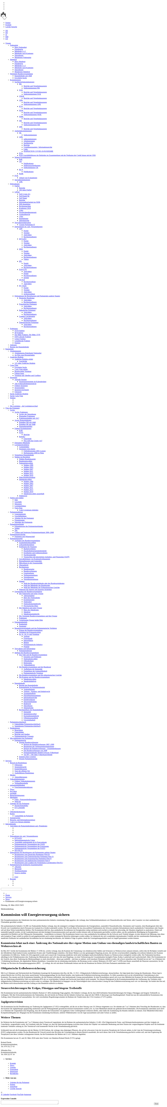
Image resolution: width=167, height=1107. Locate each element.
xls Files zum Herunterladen (25, 355)
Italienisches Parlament (27, 310)
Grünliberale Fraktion (22, 341)
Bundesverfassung (30, 571)
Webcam (18, 801)
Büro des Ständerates (31, 610)
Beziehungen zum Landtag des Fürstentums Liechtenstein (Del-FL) (39, 863)
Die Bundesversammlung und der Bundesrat (35, 667)
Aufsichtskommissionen (23, 131)
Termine (27, 233)
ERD (21, 249)
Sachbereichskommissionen (24, 82)
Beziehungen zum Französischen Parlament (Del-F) (33, 859)
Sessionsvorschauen (22, 390)
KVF (21, 106)
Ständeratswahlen (25, 479)
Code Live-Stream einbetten (20, 822)
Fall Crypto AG (24, 194)
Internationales (10, 824)
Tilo (16, 530)
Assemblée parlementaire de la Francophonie (31, 842)
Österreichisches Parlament (28, 322)
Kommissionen (15, 80)
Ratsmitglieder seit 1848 (23, 76)
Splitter (17, 528)
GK (20, 161)
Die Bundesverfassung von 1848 (35, 751)
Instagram (27, 1094)
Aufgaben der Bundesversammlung (27, 541)
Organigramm (20, 520)
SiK (20, 121)
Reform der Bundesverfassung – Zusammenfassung (42, 748)
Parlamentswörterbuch (18, 722)
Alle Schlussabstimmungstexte (25, 384)
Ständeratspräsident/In (31, 614)
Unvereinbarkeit (29, 720)
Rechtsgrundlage (30, 282)
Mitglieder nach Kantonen (24, 53)
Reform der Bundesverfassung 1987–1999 (39, 744)
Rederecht (27, 704)
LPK (21, 182)
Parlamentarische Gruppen (24, 736)
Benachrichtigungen (17, 795)
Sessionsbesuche (20, 767)
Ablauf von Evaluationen (28, 178)
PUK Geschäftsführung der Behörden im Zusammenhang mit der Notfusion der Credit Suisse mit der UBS (57, 155)
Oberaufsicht (23, 565)
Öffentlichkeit (29, 661)
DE (6, 31)
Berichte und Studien (22, 734)
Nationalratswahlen (26, 463)
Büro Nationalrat (21, 47)
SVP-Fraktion (20, 331)
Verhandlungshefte (21, 783)
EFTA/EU (23, 239)
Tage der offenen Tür (22, 771)
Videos (26, 259)
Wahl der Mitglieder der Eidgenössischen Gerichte (42, 587)
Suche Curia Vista (16, 396)
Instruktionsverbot (30, 714)
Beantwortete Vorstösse (23, 371)
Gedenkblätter (24, 447)
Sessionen (13, 377)
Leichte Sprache (11, 27)
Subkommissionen (30, 135)
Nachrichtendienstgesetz (27, 212)
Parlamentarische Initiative (33, 645)
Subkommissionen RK (32, 88)
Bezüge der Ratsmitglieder (19, 347)
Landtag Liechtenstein (27, 316)
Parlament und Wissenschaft (25, 536)
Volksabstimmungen (17, 779)
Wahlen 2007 (28, 469)
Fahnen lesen (19, 373)
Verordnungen (29, 577)
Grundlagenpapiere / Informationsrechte (38, 147)
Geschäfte (18, 502)
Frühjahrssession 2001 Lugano (35, 451)
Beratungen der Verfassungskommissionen (39, 746)
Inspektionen (23, 218)
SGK (21, 90)
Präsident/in (19, 49)
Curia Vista (14, 365)
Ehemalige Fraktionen (27, 416)
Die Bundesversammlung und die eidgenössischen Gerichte (40, 675)
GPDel (17, 192)
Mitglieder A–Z (20, 51)
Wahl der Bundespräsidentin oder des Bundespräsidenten (44, 583)
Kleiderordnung (29, 700)
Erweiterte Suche (21, 78)
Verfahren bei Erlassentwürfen (30, 632)
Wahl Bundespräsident (27, 477)
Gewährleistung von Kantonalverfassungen (34, 559)
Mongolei (18, 869)
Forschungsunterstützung (23, 787)
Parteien (17, 343)
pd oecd (22, 280)
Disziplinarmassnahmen (32, 695)
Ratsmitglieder (20, 683)
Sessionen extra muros (27, 449)
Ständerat (13, 59)
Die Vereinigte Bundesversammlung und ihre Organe (38, 616)
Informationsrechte (30, 698)
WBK (21, 117)
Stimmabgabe (28, 708)
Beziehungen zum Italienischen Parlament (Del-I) (32, 861)
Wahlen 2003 (28, 467)
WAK (21, 110)
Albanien (18, 867)
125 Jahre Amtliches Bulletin (25, 363)
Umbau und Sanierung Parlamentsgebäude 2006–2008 (34, 532)
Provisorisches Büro (31, 606)
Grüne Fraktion (20, 339)
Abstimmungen (15, 351)
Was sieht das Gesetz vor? (33, 441)
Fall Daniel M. (24, 196)
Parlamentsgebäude (17, 524)
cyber (21, 216)
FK (20, 133)
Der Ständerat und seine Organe (30, 608)
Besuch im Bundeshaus (18, 763)
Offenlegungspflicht (31, 718)
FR (6, 33)
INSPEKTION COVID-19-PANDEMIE (38, 151)
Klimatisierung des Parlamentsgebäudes (29, 526)
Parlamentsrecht (20, 740)
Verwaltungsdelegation (23, 223)
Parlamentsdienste (16, 512)
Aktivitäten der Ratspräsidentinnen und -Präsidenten (28, 826)
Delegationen (15, 184)
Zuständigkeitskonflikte (27, 543)
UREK (21, 96)
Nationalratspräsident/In (32, 604)
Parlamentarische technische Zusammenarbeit (26, 865)
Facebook (13, 1094)
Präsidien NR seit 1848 (27, 422)
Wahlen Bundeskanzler (27, 459)
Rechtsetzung (24, 567)
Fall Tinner (23, 198)
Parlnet (7, 23)
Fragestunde (28, 638)
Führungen (18, 765)
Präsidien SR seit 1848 (27, 424)
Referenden (28, 663)
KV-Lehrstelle (20, 808)
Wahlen (12, 398)
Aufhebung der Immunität (33, 669)
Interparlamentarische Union (25, 840)
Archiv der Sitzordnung (27, 414)
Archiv (12, 410)
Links (26, 149)
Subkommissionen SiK (32, 125)
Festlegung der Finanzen (28, 547)
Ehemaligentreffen (25, 426)
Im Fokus (13, 791)
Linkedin (6, 1094)
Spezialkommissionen (22, 180)
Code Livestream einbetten (28, 510)
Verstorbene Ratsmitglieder (24, 455)
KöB (21, 430)
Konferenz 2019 (25, 208)
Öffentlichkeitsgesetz (17, 812)
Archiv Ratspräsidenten (23, 420)
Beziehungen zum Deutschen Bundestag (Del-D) (32, 854)
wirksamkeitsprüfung (26, 545)
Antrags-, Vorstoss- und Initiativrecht (37, 691)
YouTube (20, 1094)
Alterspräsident (29, 596)
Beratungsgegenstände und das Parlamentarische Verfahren (36, 628)
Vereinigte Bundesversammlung (21, 74)
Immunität (27, 712)
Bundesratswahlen (25, 461)
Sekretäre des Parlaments (23, 522)
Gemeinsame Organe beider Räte (31, 620)
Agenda (13, 1067)
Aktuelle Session (21, 380)
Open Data (18, 508)
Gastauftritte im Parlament (24, 816)
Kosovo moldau (20, 873)
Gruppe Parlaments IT (27, 225)
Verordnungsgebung (31, 579)
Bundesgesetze (29, 569)
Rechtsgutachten (25, 206)
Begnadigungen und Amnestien (30, 561)
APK (21, 100)
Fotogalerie (14, 1069)
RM (6, 37)
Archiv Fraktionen (21, 412)
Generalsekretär (20, 514)
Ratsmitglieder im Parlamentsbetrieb (32, 687)
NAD (21, 433)
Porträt (26, 231)
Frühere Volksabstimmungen (25, 781)
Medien (12, 775)
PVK (16, 176)
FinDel (17, 186)
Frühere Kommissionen (23, 428)
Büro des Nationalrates (32, 598)
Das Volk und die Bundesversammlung (33, 655)
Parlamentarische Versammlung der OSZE (30, 844)
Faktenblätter (19, 732)
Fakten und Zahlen (17, 498)
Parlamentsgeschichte (17, 534)
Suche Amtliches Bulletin (19, 394)
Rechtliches (14, 1073)
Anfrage (27, 636)
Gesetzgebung (29, 573)
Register (13, 879)
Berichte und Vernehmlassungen (35, 86)
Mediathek (14, 797)
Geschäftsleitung (20, 516)
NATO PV (23, 269)
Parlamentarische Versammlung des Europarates (32, 846)
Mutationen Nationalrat (23, 57)
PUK (21, 153)
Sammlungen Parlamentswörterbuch (27, 726)
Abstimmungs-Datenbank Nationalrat (28, 353)
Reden (12, 814)
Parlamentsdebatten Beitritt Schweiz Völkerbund (41, 753)
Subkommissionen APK (32, 104)
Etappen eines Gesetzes (27, 757)
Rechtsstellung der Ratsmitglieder (31, 710)
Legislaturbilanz (20, 506)
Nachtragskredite (30, 555)
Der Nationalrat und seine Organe (31, 594)
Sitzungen (18, 504)
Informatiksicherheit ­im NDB (29, 202)
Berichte (27, 145)
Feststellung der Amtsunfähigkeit (35, 671)
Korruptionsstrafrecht (31, 716)
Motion (26, 642)
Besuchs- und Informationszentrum (22, 820)
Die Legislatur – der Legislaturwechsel (24, 406)
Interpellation (28, 640)
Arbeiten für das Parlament (24, 518)
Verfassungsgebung (31, 575)
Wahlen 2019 (28, 475)
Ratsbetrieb (9, 349)
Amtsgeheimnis (29, 689)
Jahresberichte (24, 221)
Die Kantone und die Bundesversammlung (34, 677)
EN (6, 39)
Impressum (14, 1071)
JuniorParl (13, 1087)
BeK (20, 159)
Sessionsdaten (20, 388)
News (12, 789)
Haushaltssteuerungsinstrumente (35, 551)
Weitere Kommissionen (23, 157)
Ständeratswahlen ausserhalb (34, 494)
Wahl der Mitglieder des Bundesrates (37, 585)
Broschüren (19, 730)
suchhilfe (13, 793)
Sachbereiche (28, 143)
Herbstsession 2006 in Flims (34, 453)
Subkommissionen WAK (32, 115)
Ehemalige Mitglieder (22, 443)
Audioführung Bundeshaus (24, 773)
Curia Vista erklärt (21, 369)
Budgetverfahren (30, 549)
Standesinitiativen (30, 681)
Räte (16, 500)
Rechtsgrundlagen (30, 237)
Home (7, 895)
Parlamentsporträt (16, 539)
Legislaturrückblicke (22, 445)
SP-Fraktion (19, 333)
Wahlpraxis (23, 496)
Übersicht (18, 392)
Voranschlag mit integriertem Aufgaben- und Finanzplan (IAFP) (46, 557)
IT (6, 35)
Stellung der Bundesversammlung (27, 653)
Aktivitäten (28, 235)
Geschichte (23, 361)
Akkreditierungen (21, 777)
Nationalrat (14, 45)
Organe (8, 43)
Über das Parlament (12, 408)
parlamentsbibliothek (17, 785)
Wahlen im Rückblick (22, 457)
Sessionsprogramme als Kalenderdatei (32, 382)
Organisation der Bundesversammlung (28, 592)
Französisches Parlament (28, 304)
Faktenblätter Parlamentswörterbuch (27, 724)
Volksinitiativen (29, 665)
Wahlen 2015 (28, 473)
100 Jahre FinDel (25, 190)
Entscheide (27, 439)
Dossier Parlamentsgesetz (28, 759)
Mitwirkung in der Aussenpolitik (30, 563)
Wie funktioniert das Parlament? (21, 738)
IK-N (21, 170)
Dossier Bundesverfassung (28, 742)
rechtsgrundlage (29, 294)
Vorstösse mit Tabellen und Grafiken (28, 375)
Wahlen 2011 (28, 471)
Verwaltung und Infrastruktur (25, 649)
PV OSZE (23, 286)
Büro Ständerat (20, 62)
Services (8, 761)
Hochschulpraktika (21, 806)
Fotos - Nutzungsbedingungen (25, 799)
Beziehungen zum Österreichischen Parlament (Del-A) (34, 857)
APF (20, 229)
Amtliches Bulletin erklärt (24, 359)
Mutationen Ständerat (22, 72)
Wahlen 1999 (28, 465)
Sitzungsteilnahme (30, 702)
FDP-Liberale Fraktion (23, 337)
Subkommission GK (31, 168)
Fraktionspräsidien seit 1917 (29, 418)
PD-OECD (19, 850)
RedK (21, 174)
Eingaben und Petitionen (32, 657)
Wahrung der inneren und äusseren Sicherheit (35, 589)
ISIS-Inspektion (24, 204)
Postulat (26, 647)
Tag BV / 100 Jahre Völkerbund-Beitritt (38, 755)
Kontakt (8, 25)
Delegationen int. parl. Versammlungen (28, 227)
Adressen (13, 345)
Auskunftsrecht (24, 214)
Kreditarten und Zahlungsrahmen (35, 553)
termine (26, 278)
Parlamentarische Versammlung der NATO (30, 848)
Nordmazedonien (21, 871)
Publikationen (29, 163)
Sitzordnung (19, 55)
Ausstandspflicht (30, 693)
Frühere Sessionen (21, 386)
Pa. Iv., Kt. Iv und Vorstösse (29, 634)
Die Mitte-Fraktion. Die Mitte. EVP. (27, 335)
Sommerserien (15, 818)
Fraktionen (14, 329)
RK (20, 84)
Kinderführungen (21, 769)
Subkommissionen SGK (32, 94)
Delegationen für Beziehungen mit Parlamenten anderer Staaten (37, 296)
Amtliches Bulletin (16, 357)
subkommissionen (30, 139)
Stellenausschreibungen (32, 165)
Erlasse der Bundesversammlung (30, 630)
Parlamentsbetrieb (21, 622)
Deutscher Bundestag (26, 298)
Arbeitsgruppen (29, 141)
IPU (20, 261)
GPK (21, 137)
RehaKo (22, 437)
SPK (20, 127)
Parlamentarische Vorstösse (33, 673)
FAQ (16, 877)
